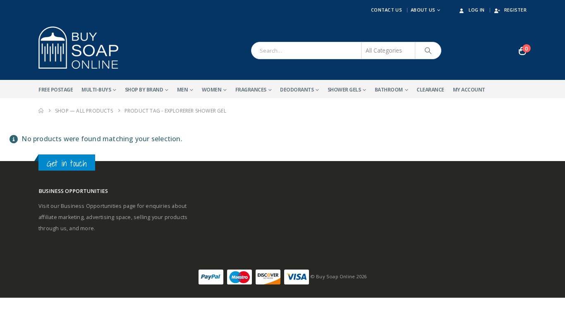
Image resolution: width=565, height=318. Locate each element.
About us (423, 10)
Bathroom (389, 89)
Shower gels (344, 89)
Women (212, 89)
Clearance (430, 89)
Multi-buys (96, 89)
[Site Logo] (78, 47)
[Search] (428, 50)
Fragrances (250, 89)
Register (515, 10)
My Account (469, 89)
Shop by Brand (144, 89)
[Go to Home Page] (40, 110)
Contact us (386, 10)
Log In (477, 10)
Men (182, 89)
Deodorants (297, 89)
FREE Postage (55, 89)
